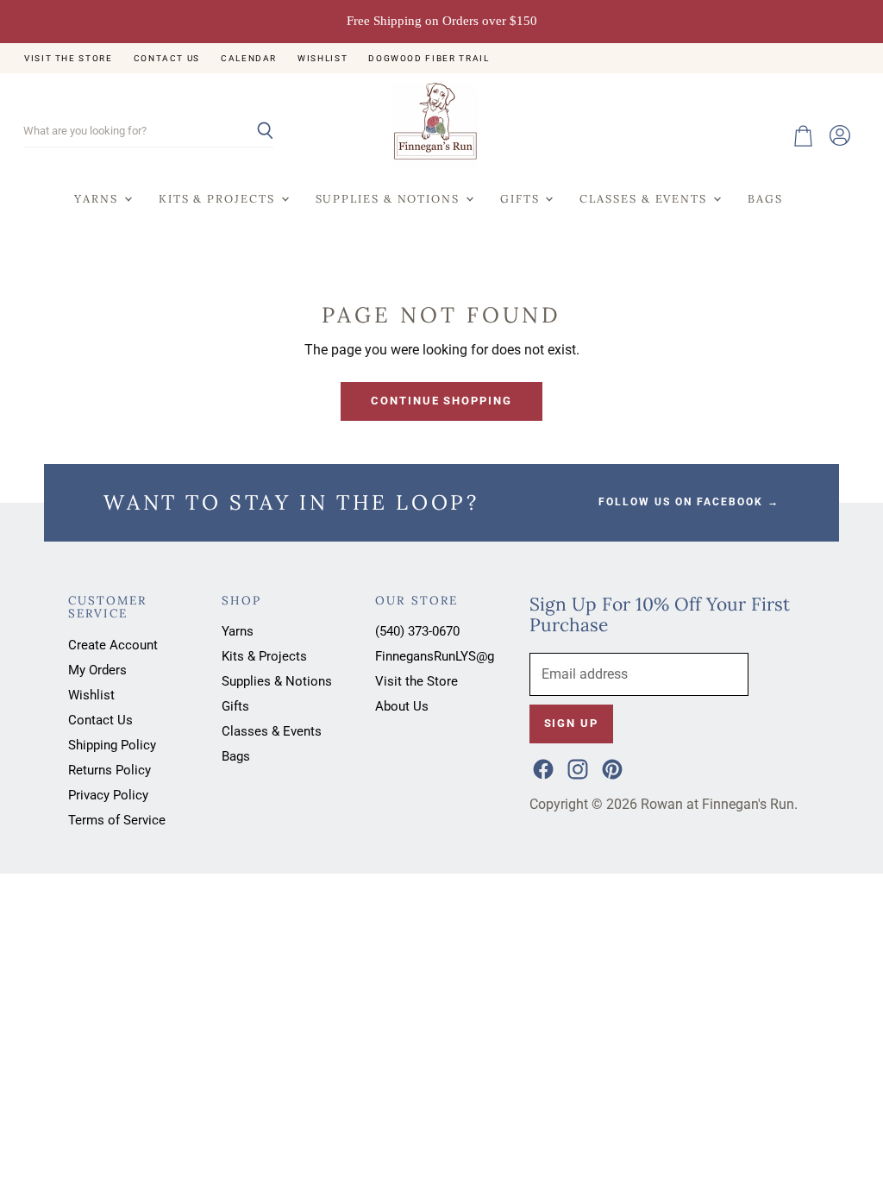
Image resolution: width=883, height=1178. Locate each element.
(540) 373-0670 (417, 631)
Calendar (249, 58)
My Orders (97, 670)
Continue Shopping (441, 400)
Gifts (521, 198)
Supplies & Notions (390, 198)
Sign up (571, 723)
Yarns (98, 198)
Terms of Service (117, 820)
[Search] (250, 131)
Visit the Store (68, 58)
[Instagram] (576, 767)
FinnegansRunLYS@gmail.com (461, 656)
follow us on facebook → (689, 502)
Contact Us (167, 58)
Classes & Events (645, 198)
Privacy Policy (108, 795)
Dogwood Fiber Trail (428, 58)
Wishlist (322, 58)
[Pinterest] (610, 767)
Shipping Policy (112, 745)
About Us (402, 706)
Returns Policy (109, 770)
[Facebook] (541, 767)
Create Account (113, 645)
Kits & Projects (219, 198)
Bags (765, 198)
